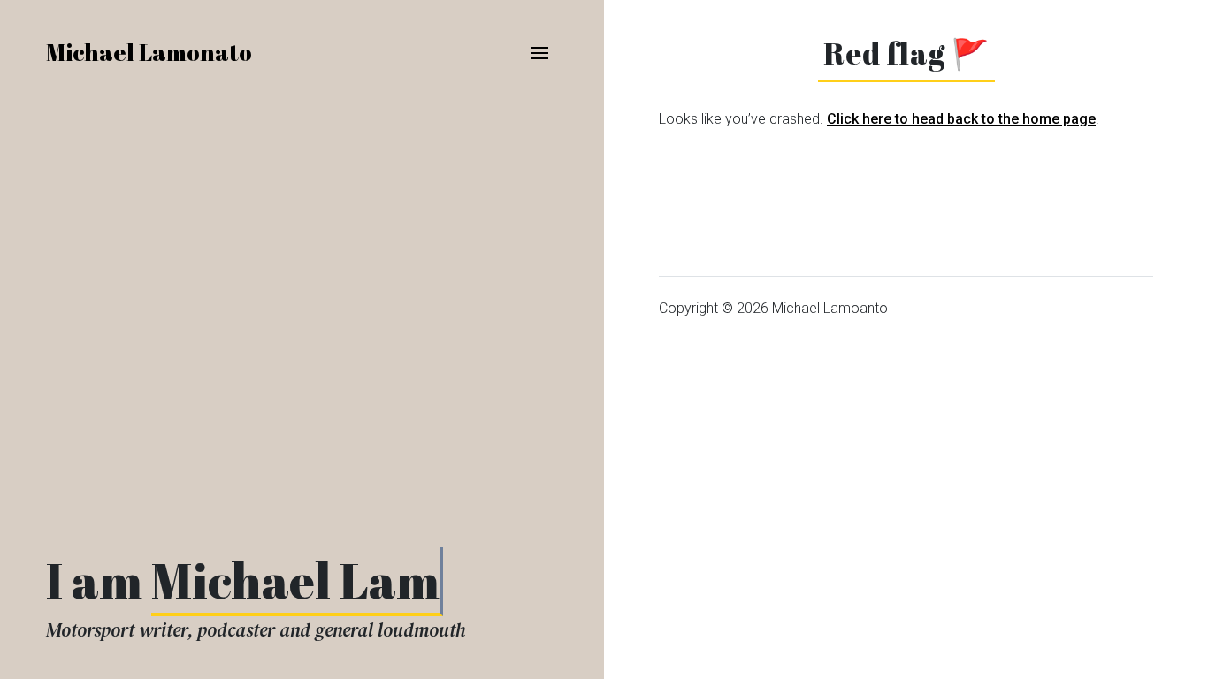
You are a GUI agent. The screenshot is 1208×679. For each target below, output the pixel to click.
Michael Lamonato (149, 52)
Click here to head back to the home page (961, 119)
